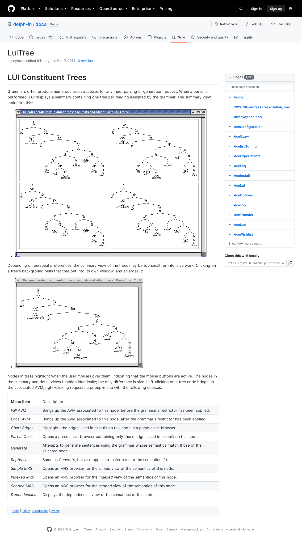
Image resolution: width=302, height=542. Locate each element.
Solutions (54, 8)
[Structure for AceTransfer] (230, 214)
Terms (88, 529)
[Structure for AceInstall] (230, 175)
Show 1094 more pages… (245, 243)
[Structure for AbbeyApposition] (230, 116)
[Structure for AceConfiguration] (230, 126)
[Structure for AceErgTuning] (230, 146)
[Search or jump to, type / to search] (241, 8)
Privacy (101, 529)
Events (54, 510)
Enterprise (141, 8)
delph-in (22, 24)
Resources (81, 8)
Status (129, 529)
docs (41, 24)
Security (115, 529)
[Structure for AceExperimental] (230, 156)
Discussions (40, 510)
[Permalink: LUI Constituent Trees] (4, 77)
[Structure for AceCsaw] (230, 136)
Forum (26, 510)
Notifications (228, 24)
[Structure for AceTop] (230, 205)
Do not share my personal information (231, 529)
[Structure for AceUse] (230, 224)
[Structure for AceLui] (230, 185)
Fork (256, 24)
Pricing (165, 8)
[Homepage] (11, 8)
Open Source (111, 8)
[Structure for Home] (230, 97)
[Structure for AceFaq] (230, 165)
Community (144, 529)
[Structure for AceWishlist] (230, 234)
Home (15, 510)
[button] (290, 263)
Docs (159, 529)
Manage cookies (192, 529)
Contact (171, 529)
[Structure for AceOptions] (230, 195)
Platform (29, 8)
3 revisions (86, 61)
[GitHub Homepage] (49, 529)
